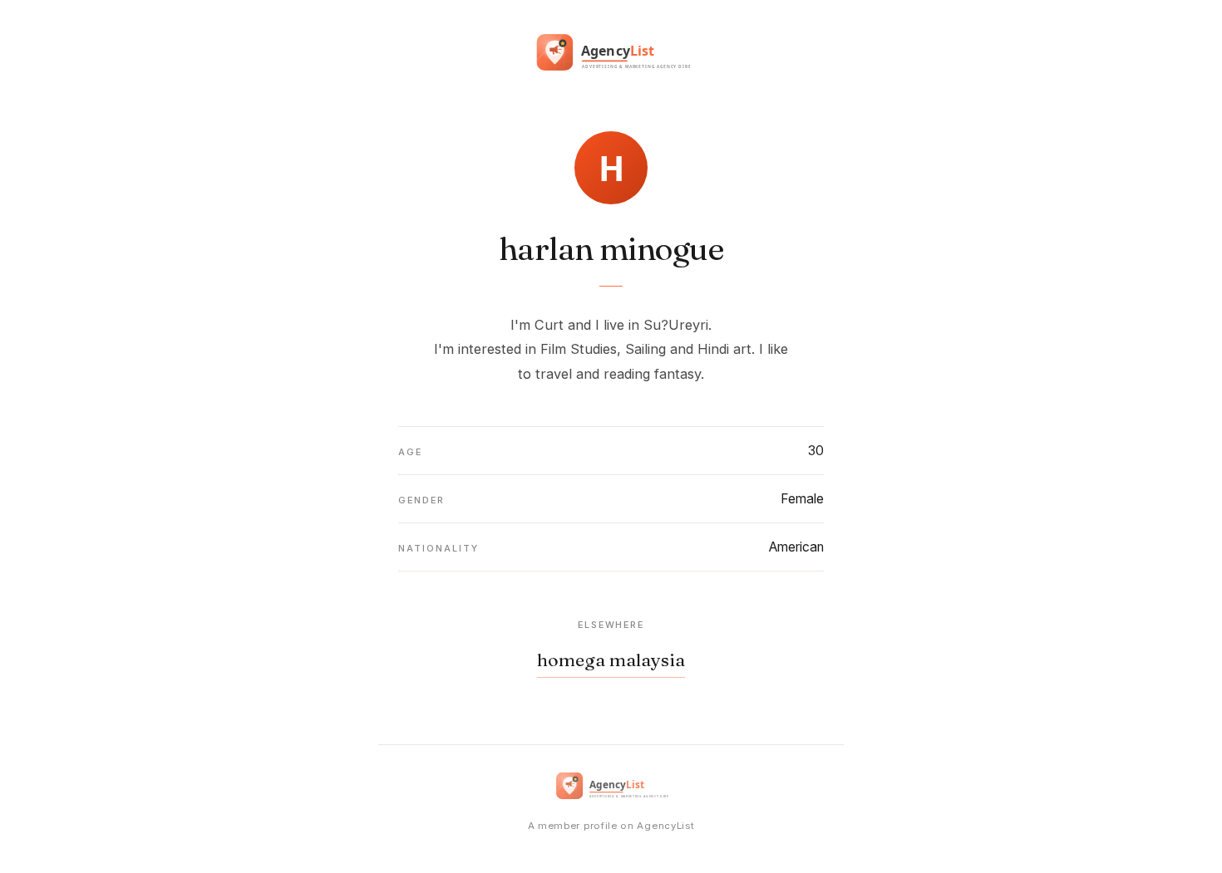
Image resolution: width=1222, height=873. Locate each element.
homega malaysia (611, 660)
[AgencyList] (611, 55)
